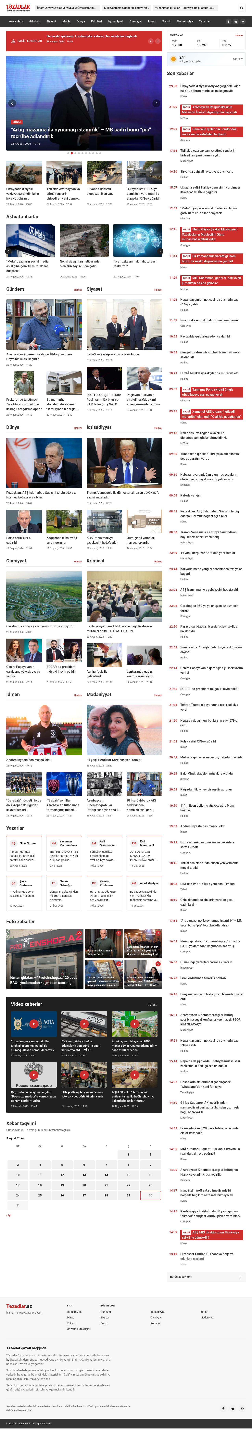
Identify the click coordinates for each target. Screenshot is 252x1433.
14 (106, 1175)
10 (18, 1175)
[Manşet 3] (75, 153)
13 (84, 1175)
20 (84, 1185)
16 (150, 1175)
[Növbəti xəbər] (156, 103)
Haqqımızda (74, 1311)
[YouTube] (243, 21)
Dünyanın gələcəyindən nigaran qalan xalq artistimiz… (64, 895)
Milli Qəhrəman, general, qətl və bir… (126, 7)
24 (18, 1195)
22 (128, 1185)
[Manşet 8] (93, 153)
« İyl (8, 1215)
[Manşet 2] (72, 153)
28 (106, 1195)
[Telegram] (236, 21)
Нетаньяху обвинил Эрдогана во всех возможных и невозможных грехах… (103, 896)
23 (150, 1185)
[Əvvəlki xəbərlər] (8, 251)
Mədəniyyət (207, 1317)
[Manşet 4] (79, 153)
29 (128, 1195)
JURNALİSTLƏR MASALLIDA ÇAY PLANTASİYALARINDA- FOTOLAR (144, 856)
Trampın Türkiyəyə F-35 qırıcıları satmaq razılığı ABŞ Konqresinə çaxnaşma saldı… (64, 856)
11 (40, 1175)
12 (62, 1175)
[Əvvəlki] (151, 41)
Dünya (81, 21)
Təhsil (166, 21)
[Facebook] (229, 21)
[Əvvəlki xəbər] (12, 103)
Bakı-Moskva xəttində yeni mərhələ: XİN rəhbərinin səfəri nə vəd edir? (144, 896)
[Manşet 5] (82, 153)
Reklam (71, 1323)
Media (66, 21)
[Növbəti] (158, 41)
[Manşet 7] (90, 153)
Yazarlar (204, 21)
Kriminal (96, 21)
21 (106, 1185)
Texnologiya (185, 21)
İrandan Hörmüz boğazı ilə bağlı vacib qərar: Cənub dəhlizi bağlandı (22, 856)
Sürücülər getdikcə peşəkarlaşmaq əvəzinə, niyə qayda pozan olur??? (101, 856)
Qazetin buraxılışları (79, 1328)
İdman (152, 21)
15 (128, 1175)
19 (62, 1185)
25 (40, 1195)
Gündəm (34, 21)
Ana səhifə (16, 21)
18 (40, 1185)
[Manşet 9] (97, 153)
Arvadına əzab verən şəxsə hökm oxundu (22, 893)
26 (62, 1195)
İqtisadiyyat (115, 21)
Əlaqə (70, 1317)
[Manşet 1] (68, 153)
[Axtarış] (242, 8)
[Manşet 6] (86, 153)
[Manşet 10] (100, 153)
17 (18, 1185)
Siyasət (51, 21)
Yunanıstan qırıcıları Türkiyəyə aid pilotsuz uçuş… (186, 7)
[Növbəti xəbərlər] (160, 251)
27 (84, 1195)
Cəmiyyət (136, 21)
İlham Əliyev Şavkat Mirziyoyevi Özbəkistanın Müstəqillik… (68, 7)
